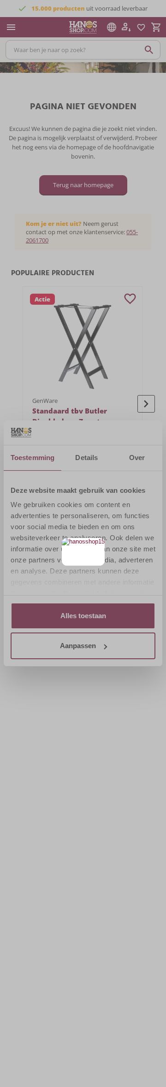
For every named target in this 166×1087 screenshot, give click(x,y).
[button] (97, 546)
